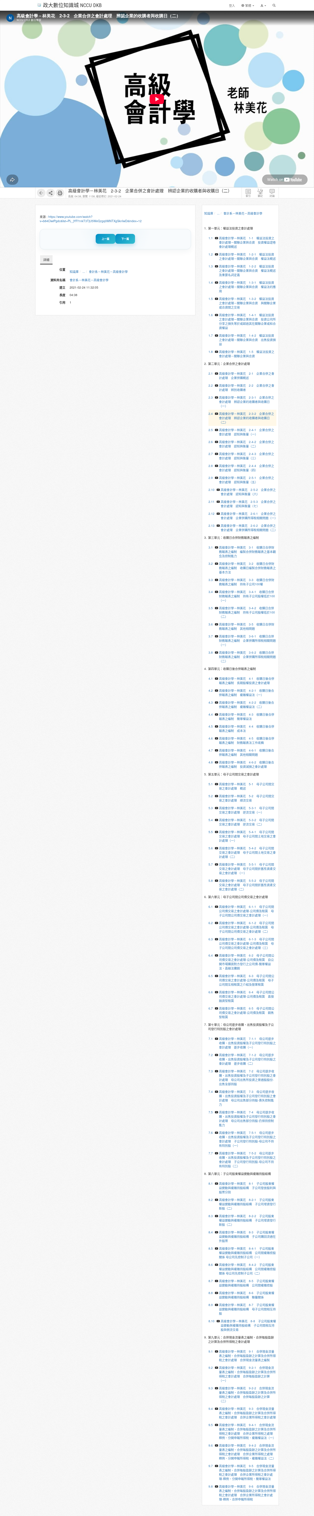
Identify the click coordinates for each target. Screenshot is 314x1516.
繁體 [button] (248, 5)
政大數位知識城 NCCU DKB (72, 5)
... (83, 271)
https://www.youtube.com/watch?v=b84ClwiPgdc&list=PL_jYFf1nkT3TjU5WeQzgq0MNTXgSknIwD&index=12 (91, 218)
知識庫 (74, 271)
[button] (263, 5)
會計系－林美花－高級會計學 (108, 271)
